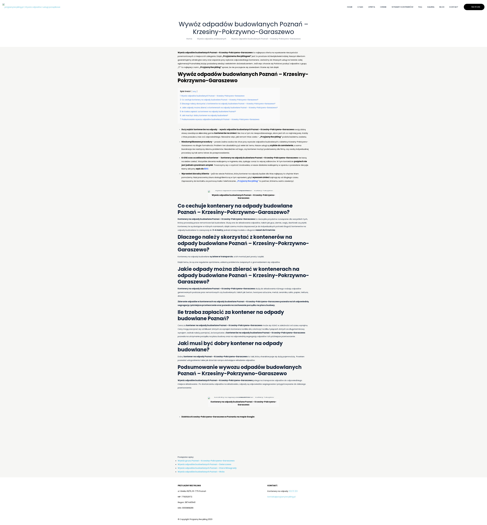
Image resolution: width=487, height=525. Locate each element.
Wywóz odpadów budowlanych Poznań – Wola (201, 471)
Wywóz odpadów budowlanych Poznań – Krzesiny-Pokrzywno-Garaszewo (266, 38)
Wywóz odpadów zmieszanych (211, 38)
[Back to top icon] (474, 519)
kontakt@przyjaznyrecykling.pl (281, 496)
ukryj (194, 91)
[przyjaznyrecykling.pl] (31, 7)
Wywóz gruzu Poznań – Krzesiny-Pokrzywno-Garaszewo (206, 460)
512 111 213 (475, 7)
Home (189, 38)
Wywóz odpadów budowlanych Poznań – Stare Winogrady (207, 468)
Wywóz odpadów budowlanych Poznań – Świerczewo (204, 464)
